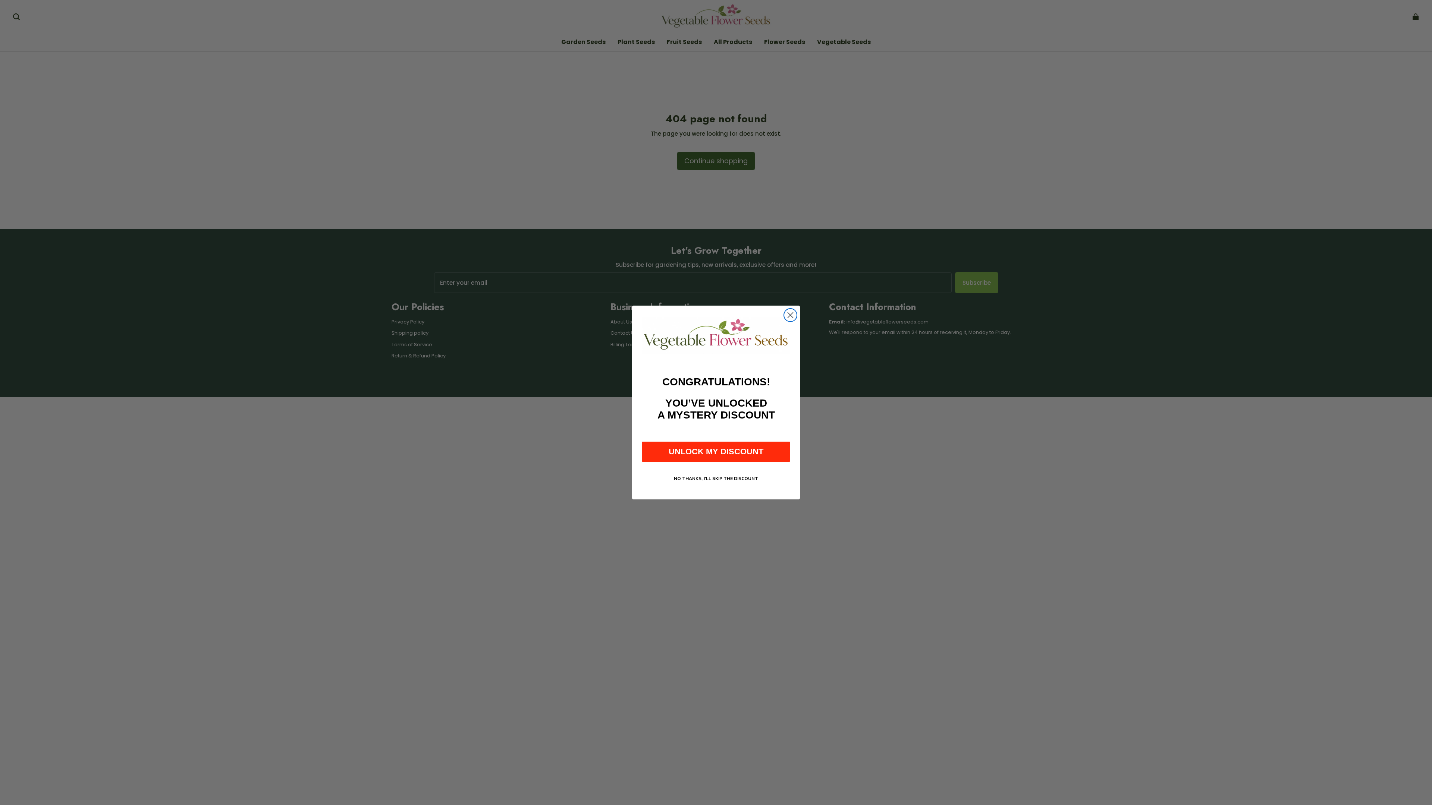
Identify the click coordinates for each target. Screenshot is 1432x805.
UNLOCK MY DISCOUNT (716, 451)
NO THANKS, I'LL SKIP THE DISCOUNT (716, 479)
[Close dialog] (790, 315)
